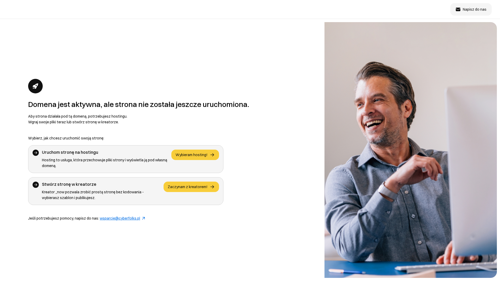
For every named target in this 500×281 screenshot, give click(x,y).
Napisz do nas (474, 9)
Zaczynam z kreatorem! (188, 186)
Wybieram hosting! (192, 154)
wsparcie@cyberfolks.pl (120, 218)
